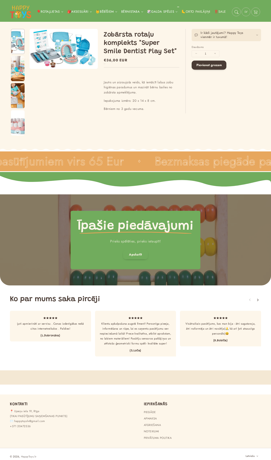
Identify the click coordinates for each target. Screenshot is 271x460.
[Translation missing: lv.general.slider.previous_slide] (250, 300)
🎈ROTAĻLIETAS (48, 12)
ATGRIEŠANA (152, 425)
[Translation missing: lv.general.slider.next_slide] (17, 132)
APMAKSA (150, 418)
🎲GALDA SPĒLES (160, 12)
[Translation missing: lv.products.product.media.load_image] (18, 41)
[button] (236, 12)
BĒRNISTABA (130, 12)
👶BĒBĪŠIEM (105, 12)
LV (246, 12)
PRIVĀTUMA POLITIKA (158, 438)
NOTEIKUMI (151, 431)
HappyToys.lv (29, 456)
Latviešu (250, 456)
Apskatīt (135, 254)
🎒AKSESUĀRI (77, 12)
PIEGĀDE (150, 412)
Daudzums (198, 47)
